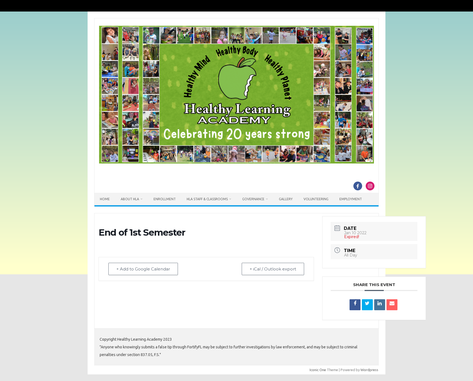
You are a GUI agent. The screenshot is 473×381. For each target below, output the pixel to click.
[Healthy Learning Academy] (236, 162)
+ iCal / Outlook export (273, 269)
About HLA (130, 199)
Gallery (286, 199)
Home (105, 199)
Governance (253, 199)
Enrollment (165, 199)
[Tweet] (367, 304)
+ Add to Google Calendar (143, 269)
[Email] (392, 304)
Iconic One (318, 370)
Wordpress (369, 370)
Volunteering (316, 199)
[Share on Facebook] (355, 304)
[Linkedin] (379, 304)
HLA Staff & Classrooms (207, 199)
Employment (350, 199)
